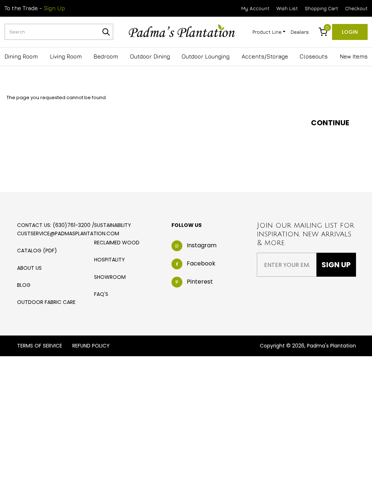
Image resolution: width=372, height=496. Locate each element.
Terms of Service (39, 345)
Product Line (267, 32)
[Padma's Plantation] (182, 31)
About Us (29, 268)
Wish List (287, 8)
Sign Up (54, 8)
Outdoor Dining (150, 56)
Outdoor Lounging (206, 56)
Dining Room (21, 56)
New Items (354, 56)
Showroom (110, 277)
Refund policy (91, 345)
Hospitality (109, 259)
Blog (24, 285)
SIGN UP (336, 265)
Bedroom (105, 56)
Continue (330, 123)
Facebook (201, 263)
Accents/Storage (265, 56)
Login (350, 32)
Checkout (356, 8)
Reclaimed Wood (117, 242)
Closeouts (314, 56)
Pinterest (200, 281)
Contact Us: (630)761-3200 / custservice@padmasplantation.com (68, 229)
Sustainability (112, 225)
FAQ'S (101, 294)
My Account (255, 8)
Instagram (202, 245)
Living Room (66, 56)
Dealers (300, 32)
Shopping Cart (321, 8)
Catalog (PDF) (37, 250)
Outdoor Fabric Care (46, 302)
